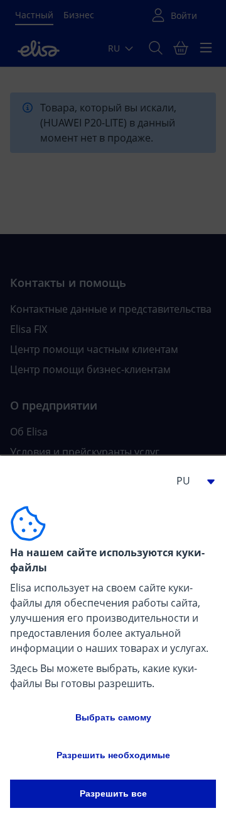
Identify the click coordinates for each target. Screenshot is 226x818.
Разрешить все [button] (113, 793)
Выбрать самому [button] (113, 717)
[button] (191, 481)
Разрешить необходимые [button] (113, 755)
